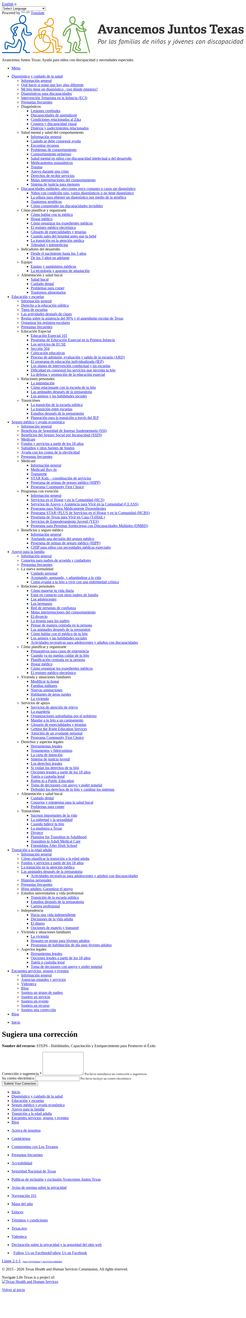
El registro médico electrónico (53, 227)
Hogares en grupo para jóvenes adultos (60, 941)
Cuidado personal (44, 573)
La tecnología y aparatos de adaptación (60, 271)
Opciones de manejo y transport (55, 928)
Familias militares (44, 686)
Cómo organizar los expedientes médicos (62, 223)
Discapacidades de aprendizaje (54, 115)
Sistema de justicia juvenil (50, 759)
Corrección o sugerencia (22, 1074)
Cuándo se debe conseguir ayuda (56, 141)
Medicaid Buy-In (44, 470)
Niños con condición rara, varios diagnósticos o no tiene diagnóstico (82, 193)
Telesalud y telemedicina (49, 245)
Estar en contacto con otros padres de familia (64, 595)
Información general (36, 81)
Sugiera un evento (35, 1001)
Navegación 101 (24, 1196)
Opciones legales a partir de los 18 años (61, 772)
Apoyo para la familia (28, 1109)
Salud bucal (40, 279)
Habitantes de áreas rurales (51, 694)
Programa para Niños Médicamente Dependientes (68, 508)
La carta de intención (46, 755)
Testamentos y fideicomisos (51, 750)
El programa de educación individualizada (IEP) (67, 361)
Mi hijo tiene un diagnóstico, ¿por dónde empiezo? (59, 89)
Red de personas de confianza (53, 608)
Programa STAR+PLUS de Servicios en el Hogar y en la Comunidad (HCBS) (90, 513)
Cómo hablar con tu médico (52, 215)
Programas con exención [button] (39, 491)
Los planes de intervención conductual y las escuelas (70, 366)
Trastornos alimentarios (48, 292)
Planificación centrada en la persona (58, 660)
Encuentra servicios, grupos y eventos (40, 1118)
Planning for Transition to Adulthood (58, 837)
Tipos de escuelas (34, 310)
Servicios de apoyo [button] (35, 703)
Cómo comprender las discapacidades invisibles (67, 206)
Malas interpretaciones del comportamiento (63, 180)
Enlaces (17, 1212)
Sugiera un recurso (35, 1005)
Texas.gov (19, 1228)
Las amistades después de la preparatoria (61, 392)
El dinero (38, 923)
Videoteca (28, 984)
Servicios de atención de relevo (54, 707)
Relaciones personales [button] (38, 379)
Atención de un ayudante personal (56, 733)
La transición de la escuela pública (57, 405)
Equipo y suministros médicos (53, 266)
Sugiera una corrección (38, 1010)
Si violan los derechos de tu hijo (55, 768)
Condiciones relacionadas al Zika (56, 119)
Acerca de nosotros (26, 1130)
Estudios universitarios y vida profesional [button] (52, 893)
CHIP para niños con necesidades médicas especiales (71, 547)
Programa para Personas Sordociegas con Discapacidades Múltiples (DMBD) (89, 526)
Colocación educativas (48, 353)
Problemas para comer (47, 288)
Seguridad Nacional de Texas (34, 1171)
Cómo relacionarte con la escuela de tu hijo (63, 387)
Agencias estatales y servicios (43, 980)
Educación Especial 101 (49, 336)
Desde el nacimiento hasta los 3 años (58, 253)
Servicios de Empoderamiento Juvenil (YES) (65, 521)
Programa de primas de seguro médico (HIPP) (65, 482)
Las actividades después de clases (46, 314)
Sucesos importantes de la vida (54, 815)
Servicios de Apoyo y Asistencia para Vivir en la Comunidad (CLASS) (84, 504)
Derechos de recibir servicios (52, 176)
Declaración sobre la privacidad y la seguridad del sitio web (57, 1245)
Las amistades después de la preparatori (60, 629)
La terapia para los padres (50, 621)
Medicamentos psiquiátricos (52, 163)
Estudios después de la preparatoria (57, 413)
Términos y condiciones (30, 1220)
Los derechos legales (46, 763)
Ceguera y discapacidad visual (54, 124)
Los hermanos (41, 603)
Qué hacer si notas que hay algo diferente (52, 85)
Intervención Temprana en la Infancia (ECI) (54, 98)
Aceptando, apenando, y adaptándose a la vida (66, 578)
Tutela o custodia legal (48, 776)
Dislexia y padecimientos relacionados (60, 128)
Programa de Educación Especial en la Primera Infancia (73, 340)
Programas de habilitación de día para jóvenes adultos (71, 945)
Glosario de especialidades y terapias (58, 232)
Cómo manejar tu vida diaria (52, 591)
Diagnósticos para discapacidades (46, 93)
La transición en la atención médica (57, 240)
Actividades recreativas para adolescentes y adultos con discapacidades (84, 642)
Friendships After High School (54, 846)
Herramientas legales (46, 746)
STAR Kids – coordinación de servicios (61, 478)
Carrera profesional (45, 906)
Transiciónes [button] (30, 400)
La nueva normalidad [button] (37, 569)
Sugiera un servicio (35, 997)
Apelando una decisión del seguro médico (62, 539)
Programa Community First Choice (57, 487)
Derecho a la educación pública (45, 305)
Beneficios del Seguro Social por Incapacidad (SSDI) (61, 435)
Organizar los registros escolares (45, 323)
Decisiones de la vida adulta (52, 919)
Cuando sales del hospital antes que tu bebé (63, 236)
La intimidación (43, 383)
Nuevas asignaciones (46, 690)
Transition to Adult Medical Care (55, 841)
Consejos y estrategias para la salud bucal (62, 802)
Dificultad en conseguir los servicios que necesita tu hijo (73, 370)
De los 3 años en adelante (50, 258)
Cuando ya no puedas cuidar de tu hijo (60, 655)
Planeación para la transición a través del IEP (65, 418)
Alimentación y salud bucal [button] (41, 275)
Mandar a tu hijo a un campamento (57, 720)
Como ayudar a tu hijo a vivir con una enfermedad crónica (75, 582)
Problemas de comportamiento (54, 150)
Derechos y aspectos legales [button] (42, 742)
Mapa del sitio (22, 1204)
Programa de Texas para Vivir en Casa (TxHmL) (68, 517)
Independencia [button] (32, 910)
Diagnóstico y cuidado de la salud (37, 1096)
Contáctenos (21, 1138)
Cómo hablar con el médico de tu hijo (59, 634)
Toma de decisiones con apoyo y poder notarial (66, 785)
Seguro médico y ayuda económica (38, 1105)
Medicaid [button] (28, 461)
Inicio (16, 1022)
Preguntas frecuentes (36, 102)
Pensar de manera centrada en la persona (61, 625)
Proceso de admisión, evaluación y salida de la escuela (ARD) (78, 357)
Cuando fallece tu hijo (47, 824)
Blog (25, 988)
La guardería (40, 712)
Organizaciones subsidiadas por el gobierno (64, 716)
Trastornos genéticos (46, 202)
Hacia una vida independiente (53, 915)
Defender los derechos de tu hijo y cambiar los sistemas (72, 789)
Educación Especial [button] (36, 331)
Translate (37, 13)
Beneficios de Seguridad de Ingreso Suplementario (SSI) (64, 431)
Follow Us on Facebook (50, 1253)
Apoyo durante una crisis (50, 171)
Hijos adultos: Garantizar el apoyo (47, 889)
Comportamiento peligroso (51, 154)
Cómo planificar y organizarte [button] (43, 210)
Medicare (28, 439)
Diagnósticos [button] (31, 106)
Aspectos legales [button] (33, 949)
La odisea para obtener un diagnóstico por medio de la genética (78, 197)
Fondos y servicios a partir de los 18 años (52, 444)
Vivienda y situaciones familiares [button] (46, 677)
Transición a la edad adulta (32, 1113)
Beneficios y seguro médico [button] (42, 530)
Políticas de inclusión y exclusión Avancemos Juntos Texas (56, 1179)
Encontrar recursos (45, 145)
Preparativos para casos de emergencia (60, 651)
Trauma (36, 167)
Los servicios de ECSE (48, 344)
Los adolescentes (43, 599)
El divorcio (39, 616)
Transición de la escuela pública (55, 897)
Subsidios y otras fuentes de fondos (47, 448)
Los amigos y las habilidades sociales (59, 396)
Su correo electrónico (18, 1078)
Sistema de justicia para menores (55, 184)
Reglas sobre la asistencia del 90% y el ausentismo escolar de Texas (72, 318)
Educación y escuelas (28, 1101)
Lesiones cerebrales (45, 111)
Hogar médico (41, 219)
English (7, 4)
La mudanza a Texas (46, 828)
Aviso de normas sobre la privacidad (39, 1187)
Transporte (39, 474)
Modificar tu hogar (45, 681)
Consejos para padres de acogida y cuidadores (56, 560)
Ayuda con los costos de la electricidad (50, 452)
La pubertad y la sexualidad (52, 820)
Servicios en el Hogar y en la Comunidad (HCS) (67, 500)
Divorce (37, 833)
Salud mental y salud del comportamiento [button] (52, 132)
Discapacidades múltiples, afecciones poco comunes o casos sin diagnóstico (78, 189)
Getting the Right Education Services (59, 729)
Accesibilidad (22, 1163)
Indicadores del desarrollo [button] (40, 249)
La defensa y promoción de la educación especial (68, 374)
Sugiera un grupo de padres (42, 992)
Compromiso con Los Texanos (35, 1147)
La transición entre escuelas (51, 409)
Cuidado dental (42, 284)
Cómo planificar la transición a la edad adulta (55, 858)
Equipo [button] (26, 262)
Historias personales (36, 880)
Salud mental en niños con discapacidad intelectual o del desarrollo (81, 158)
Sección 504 (40, 348)
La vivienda (40, 699)
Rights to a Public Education (52, 781)
